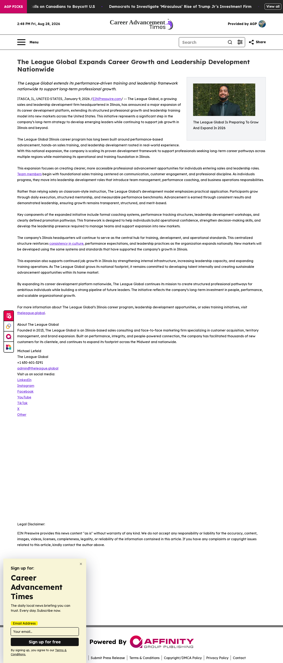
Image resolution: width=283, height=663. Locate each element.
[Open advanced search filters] (240, 42)
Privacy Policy (217, 658)
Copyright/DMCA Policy (183, 658)
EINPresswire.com (106, 99)
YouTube (24, 397)
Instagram (25, 386)
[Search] (230, 42)
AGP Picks (13, 7)
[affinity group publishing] (8, 337)
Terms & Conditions (144, 658)
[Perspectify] (8, 326)
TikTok (22, 403)
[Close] (81, 564)
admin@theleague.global (37, 368)
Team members (29, 174)
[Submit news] (8, 316)
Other (21, 415)
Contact (239, 658)
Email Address (24, 623)
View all (272, 6)
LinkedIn (24, 380)
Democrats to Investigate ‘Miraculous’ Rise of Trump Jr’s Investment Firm (180, 6)
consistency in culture (66, 243)
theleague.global (31, 313)
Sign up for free (45, 641)
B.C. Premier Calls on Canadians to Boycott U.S (50, 6)
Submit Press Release (108, 658)
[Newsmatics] (8, 347)
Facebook (25, 391)
